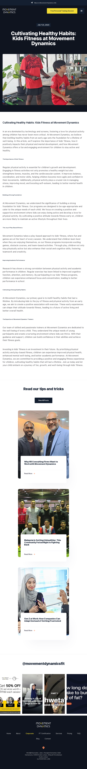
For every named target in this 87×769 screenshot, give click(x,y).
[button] (81, 11)
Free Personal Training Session (62, 11)
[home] (9, 11)
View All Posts (43, 400)
